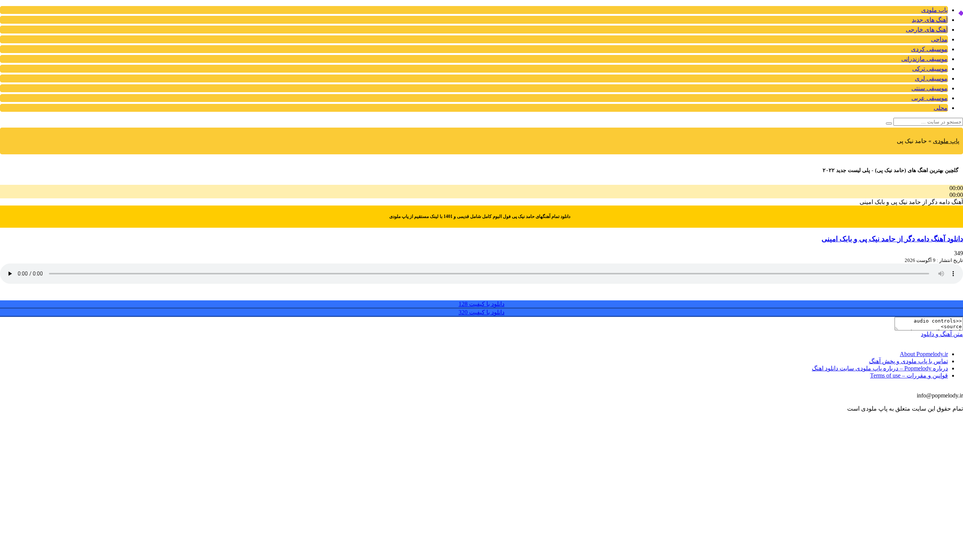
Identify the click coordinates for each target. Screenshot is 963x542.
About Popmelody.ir (924, 354)
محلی (941, 108)
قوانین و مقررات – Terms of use (909, 375)
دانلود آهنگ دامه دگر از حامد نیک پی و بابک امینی (892, 239)
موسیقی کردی (929, 49)
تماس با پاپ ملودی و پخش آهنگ (908, 361)
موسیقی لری (931, 78)
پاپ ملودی (934, 10)
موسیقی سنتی (929, 88)
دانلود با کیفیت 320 (481, 312)
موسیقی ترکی (930, 68)
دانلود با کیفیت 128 (481, 304)
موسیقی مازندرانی (924, 59)
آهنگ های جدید (930, 20)
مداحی (939, 39)
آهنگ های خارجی (927, 29)
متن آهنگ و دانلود (942, 334)
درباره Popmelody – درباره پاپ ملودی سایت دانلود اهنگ (880, 368)
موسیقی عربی (929, 98)
